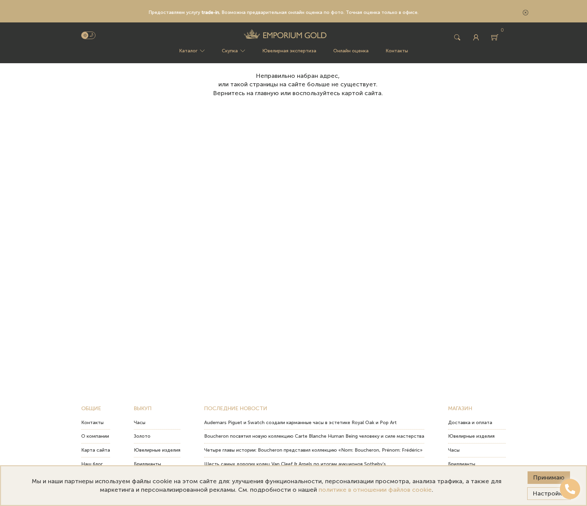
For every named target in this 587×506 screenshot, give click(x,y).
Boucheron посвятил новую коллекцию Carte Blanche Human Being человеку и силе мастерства (314, 436)
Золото (142, 436)
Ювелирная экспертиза (289, 51)
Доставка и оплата (470, 422)
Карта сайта (95, 450)
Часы (139, 422)
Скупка (230, 51)
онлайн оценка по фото (315, 12)
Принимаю (549, 477)
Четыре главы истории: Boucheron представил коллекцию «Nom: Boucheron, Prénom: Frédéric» (313, 450)
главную (267, 93)
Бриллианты (147, 464)
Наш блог (92, 464)
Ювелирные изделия (157, 450)
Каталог (188, 51)
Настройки (549, 493)
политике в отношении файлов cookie (375, 489)
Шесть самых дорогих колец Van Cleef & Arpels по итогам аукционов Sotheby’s (295, 464)
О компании (95, 436)
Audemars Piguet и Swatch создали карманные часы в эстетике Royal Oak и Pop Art (300, 422)
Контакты (397, 51)
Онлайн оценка (351, 51)
